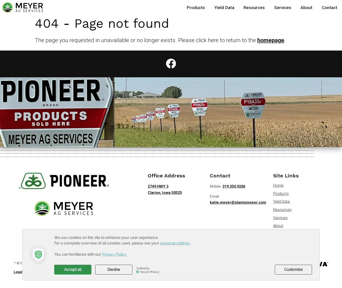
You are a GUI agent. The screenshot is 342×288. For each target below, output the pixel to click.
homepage (270, 40)
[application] (171, 254)
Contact (329, 7)
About (306, 7)
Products (196, 7)
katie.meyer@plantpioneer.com (238, 202)
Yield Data (224, 7)
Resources (254, 7)
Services (282, 7)
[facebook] (171, 64)
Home (278, 185)
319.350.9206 (233, 186)
